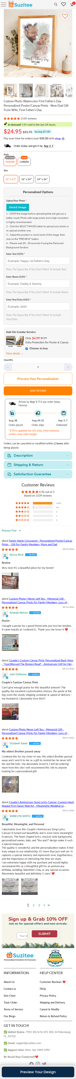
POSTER (10, 161)
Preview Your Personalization (38, 379)
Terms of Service (13, 1009)
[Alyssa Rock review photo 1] (10, 580)
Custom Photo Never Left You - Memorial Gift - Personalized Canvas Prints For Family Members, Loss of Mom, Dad (34, 733)
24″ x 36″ (42, 179)
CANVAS (24, 161)
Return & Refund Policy (53, 1016)
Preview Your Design (38, 1072)
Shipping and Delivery (52, 1002)
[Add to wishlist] (65, 16)
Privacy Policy (48, 995)
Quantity (8, 359)
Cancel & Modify (49, 1009)
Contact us (10, 988)
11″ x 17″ (11, 179)
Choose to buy (39, 348)
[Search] (55, 4)
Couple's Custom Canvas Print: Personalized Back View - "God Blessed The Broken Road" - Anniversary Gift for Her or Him (37, 664)
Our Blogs (10, 1016)
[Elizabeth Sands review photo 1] (10, 784)
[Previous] (6, 44)
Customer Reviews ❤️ (53, 981)
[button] (12, 118)
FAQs (43, 988)
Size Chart (9, 995)
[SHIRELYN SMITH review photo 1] (10, 886)
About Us (9, 981)
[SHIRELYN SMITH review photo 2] (29, 886)
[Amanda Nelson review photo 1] (10, 642)
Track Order (10, 1002)
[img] (10, 549)
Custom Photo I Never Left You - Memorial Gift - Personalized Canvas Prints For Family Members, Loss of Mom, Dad (34, 602)
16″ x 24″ (26, 179)
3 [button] (39, 905)
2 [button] (33, 905)
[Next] (69, 44)
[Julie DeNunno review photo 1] (10, 711)
